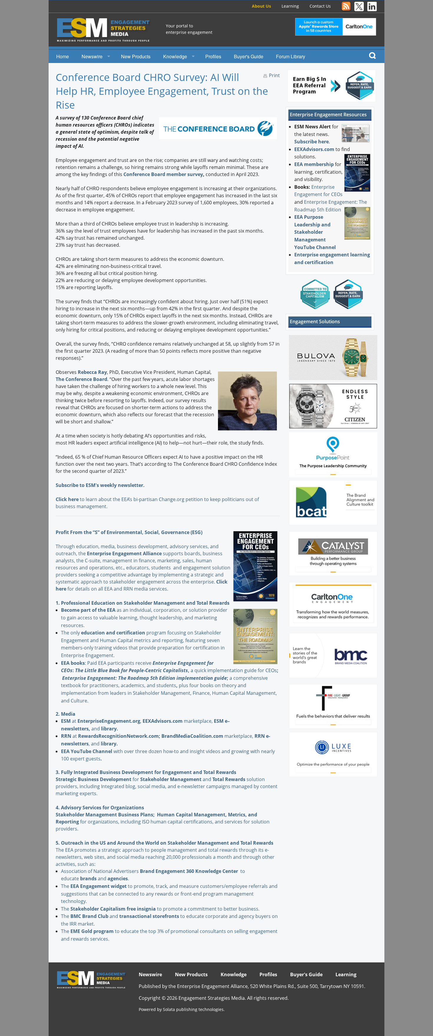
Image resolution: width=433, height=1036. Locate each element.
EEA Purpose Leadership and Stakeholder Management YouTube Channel (315, 232)
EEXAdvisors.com (314, 149)
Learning (290, 6)
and (176, 779)
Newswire (92, 56)
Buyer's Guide (248, 56)
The (65, 886)
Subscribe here (311, 141)
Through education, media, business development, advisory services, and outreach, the (137, 550)
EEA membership (314, 164)
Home (62, 56)
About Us (261, 6)
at (69, 721)
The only (71, 632)
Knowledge (175, 56)
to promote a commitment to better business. (165, 909)
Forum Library (290, 56)
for (109, 779)
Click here (67, 499)
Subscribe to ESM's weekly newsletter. (101, 485)
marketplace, (178, 721)
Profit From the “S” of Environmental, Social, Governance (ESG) (129, 532)
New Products (136, 56)
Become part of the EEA (88, 610)
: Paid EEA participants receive (107, 663)
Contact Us (320, 6)
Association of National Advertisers (100, 871)
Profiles (213, 56)
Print (274, 75)
